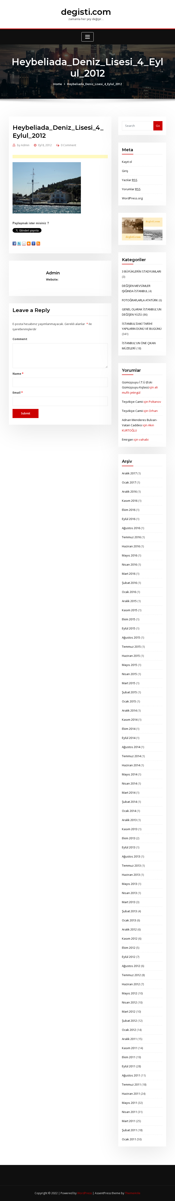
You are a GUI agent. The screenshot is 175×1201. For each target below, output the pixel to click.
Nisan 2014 (129, 783)
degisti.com (86, 12)
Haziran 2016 (131, 546)
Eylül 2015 (128, 628)
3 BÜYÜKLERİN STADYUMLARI (141, 271)
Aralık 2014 (129, 710)
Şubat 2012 (129, 1021)
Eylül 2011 (128, 1066)
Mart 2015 (128, 683)
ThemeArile (132, 1193)
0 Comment (68, 145)
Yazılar (129, 180)
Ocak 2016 (129, 592)
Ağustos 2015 (131, 637)
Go (158, 126)
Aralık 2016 (129, 491)
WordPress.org (132, 198)
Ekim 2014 (128, 729)
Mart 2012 (128, 1011)
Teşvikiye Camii (132, 402)
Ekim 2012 (128, 948)
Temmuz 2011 (131, 1084)
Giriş (125, 171)
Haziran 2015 (131, 656)
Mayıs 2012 (129, 993)
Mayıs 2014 (129, 774)
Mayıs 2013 (129, 884)
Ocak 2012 (129, 1030)
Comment (20, 339)
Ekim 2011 (128, 1057)
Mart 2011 (128, 1121)
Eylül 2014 (128, 738)
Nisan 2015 (129, 674)
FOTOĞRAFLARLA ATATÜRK (140, 300)
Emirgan (127, 439)
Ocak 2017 (129, 482)
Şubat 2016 (129, 583)
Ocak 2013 (129, 920)
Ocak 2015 (129, 701)
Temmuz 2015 (131, 647)
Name (18, 374)
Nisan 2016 (129, 564)
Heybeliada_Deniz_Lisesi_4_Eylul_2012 (94, 84)
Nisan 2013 (129, 893)
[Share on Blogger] (29, 243)
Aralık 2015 (129, 601)
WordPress (84, 1193)
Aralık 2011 (129, 1039)
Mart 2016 (128, 574)
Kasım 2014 (129, 719)
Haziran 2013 (131, 875)
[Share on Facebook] (14, 243)
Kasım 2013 (129, 829)
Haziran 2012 (131, 984)
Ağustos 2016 (131, 528)
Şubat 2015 (129, 692)
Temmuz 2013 (131, 865)
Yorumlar (131, 189)
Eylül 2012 (128, 957)
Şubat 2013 (129, 911)
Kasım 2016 (129, 501)
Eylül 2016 (128, 519)
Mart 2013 (128, 902)
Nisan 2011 (129, 1112)
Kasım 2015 (129, 610)
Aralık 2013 (129, 820)
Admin (23, 145)
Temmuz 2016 (131, 537)
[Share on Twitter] (19, 243)
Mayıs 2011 (129, 1103)
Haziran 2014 (131, 765)
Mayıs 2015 (129, 665)
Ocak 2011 (129, 1139)
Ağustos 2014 (131, 747)
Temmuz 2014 (131, 756)
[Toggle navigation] (87, 37)
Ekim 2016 (128, 510)
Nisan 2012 (129, 1002)
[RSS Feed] (38, 243)
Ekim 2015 (128, 619)
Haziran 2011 (131, 1094)
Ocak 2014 (129, 811)
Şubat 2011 (129, 1130)
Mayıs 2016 (129, 555)
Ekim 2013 (128, 838)
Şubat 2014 (129, 802)
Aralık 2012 (129, 929)
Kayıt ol (127, 162)
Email (18, 392)
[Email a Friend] (24, 243)
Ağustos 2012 (131, 966)
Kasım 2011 (129, 1048)
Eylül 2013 (128, 847)
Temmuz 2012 (131, 975)
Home (57, 84)
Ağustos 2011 (131, 1075)
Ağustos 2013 (131, 856)
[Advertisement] (67, 157)
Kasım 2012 (129, 938)
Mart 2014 (128, 792)
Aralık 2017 (129, 473)
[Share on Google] (33, 243)
